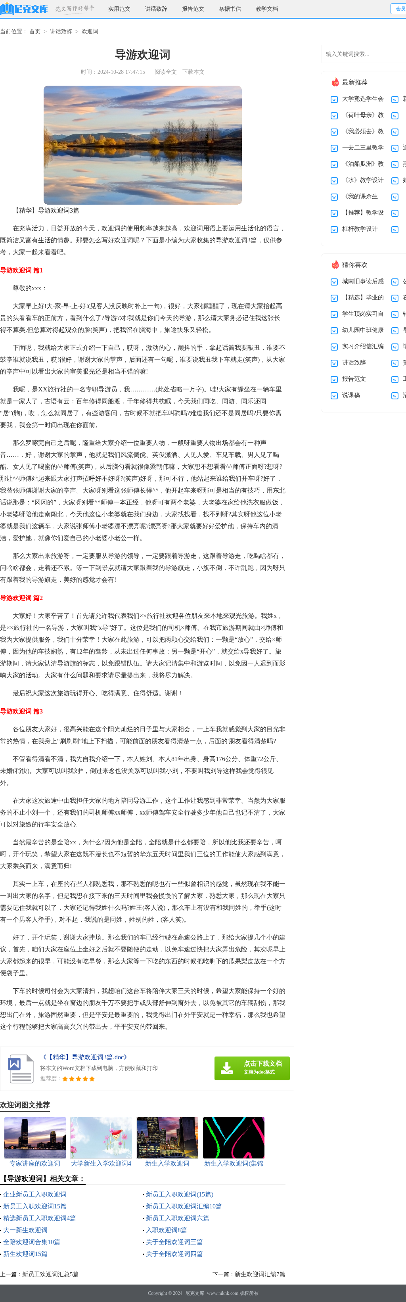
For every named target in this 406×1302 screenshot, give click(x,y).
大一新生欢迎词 (25, 1230)
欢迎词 (90, 32)
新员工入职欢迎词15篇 (35, 1206)
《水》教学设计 (363, 180)
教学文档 (267, 9)
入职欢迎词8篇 (166, 1230)
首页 (34, 32)
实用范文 (119, 9)
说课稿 (351, 395)
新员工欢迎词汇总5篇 (50, 1274)
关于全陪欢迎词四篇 (174, 1253)
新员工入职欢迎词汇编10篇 (184, 1206)
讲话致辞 (156, 9)
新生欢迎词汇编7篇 (260, 1274)
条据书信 (230, 9)
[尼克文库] (24, 9)
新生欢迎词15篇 (25, 1253)
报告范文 (193, 9)
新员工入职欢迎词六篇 (177, 1218)
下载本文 (193, 72)
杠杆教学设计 (360, 229)
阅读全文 (166, 72)
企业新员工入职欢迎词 (35, 1194)
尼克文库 (194, 1293)
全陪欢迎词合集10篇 (31, 1242)
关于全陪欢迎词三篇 (174, 1242)
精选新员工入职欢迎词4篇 (39, 1218)
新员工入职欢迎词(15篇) (179, 1194)
